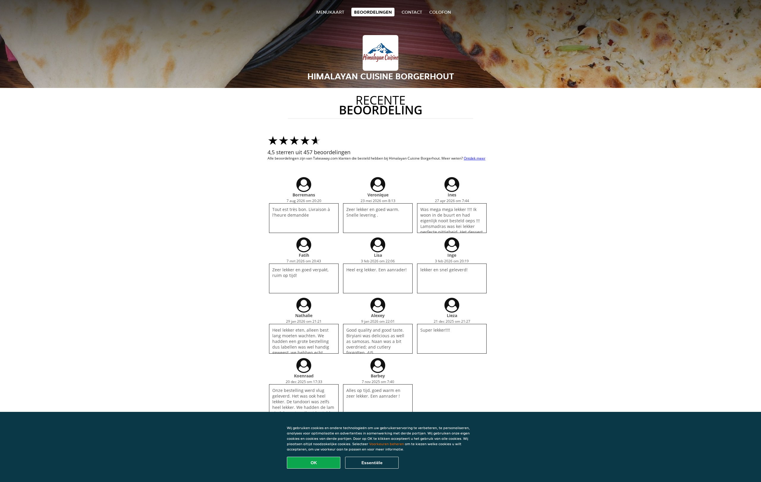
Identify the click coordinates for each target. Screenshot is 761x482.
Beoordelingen (373, 12)
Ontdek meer (474, 158)
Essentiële (372, 462)
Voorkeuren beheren (386, 444)
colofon (440, 12)
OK (314, 462)
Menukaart (330, 12)
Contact (412, 12)
